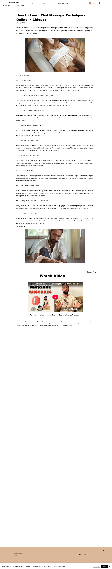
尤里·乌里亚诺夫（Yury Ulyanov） (12, 5)
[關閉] (110, 566)
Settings (96, 566)
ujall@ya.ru (16, 556)
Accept (104, 566)
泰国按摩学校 (14, 2)
